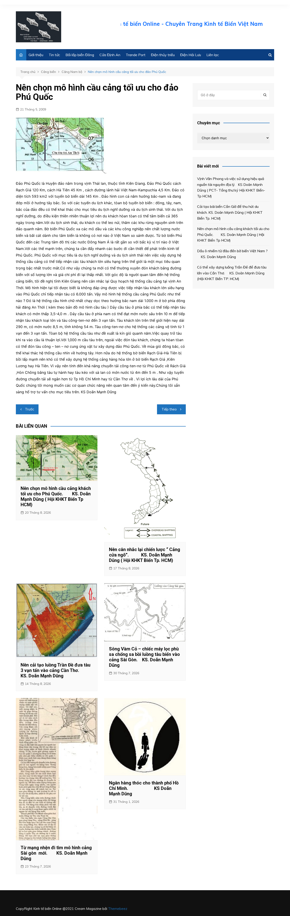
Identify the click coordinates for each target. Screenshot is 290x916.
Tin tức (54, 55)
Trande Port (135, 55)
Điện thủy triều (163, 55)
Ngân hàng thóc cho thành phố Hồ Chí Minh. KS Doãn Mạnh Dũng (144, 788)
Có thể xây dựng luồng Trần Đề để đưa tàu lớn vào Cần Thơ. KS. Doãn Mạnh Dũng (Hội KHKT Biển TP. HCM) (231, 273)
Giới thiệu (36, 55)
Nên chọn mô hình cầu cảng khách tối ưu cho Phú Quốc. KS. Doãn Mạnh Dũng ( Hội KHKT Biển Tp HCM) (56, 496)
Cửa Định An (109, 55)
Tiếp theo (169, 409)
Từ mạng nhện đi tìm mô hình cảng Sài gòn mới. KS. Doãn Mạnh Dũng (56, 853)
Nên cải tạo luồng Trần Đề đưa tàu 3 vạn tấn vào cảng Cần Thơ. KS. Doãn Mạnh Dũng (55, 670)
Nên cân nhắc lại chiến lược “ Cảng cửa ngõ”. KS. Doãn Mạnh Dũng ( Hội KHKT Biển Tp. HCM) (144, 555)
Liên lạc (212, 55)
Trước (29, 409)
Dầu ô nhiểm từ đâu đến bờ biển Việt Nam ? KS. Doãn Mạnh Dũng (232, 254)
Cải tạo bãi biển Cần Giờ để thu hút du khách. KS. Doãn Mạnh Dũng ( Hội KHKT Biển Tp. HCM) (230, 212)
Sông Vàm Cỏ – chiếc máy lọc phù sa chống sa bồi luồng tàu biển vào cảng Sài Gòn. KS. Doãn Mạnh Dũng (144, 657)
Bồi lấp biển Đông (79, 55)
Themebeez (117, 908)
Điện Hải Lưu (190, 55)
